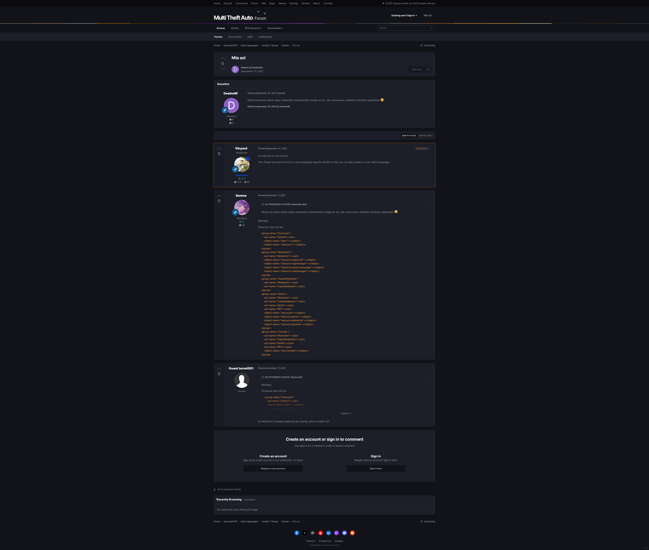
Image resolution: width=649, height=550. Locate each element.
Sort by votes (409, 136)
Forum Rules (234, 36)
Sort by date (425, 136)
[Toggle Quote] (263, 204)
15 (242, 221)
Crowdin (328, 3)
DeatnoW (257, 67)
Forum (254, 3)
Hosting (294, 3)
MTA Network (252, 28)
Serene (241, 195)
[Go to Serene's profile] (241, 207)
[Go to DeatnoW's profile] (235, 69)
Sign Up (428, 15)
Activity (235, 28)
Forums (218, 36)
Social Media (274, 28)
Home (217, 3)
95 (248, 182)
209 (243, 178)
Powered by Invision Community (324, 545)
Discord (228, 3)
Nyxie (294, 377)
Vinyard (241, 148)
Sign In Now (376, 468)
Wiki (263, 3)
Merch (316, 3)
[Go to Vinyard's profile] (241, 164)
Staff (250, 36)
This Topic (418, 28)
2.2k (239, 182)
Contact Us (325, 541)
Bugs (272, 3)
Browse (221, 28)
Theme (310, 541)
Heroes (282, 3)
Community (241, 3)
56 (243, 225)
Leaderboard (265, 36)
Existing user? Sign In (404, 15)
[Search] (431, 28)
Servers (305, 3)
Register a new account (273, 468)
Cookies (338, 541)
